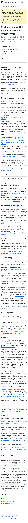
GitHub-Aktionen (21, 5)
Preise (13, 516)
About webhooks (21, 471)
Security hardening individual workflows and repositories (10, 184)
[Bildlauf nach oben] (25, 520)
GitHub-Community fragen (8, 501)
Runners (4, 337)
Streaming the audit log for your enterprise (14, 168)
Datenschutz (4, 516)
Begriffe (19, 515)
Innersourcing (16, 200)
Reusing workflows (19, 295)
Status (9, 516)
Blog (15, 518)
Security (4, 175)
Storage (3, 415)
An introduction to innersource (17, 269)
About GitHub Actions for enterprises (11, 68)
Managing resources (9, 313)
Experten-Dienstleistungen (7, 518)
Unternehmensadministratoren (10, 5)
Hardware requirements (9, 322)
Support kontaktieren (7, 503)
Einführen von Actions (15, 6)
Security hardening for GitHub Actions (11, 253)
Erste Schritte (6, 6)
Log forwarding (7, 170)
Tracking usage (7, 455)
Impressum (13, 515)
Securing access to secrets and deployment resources (11, 206)
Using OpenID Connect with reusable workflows (13, 156)
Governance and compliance (12, 98)
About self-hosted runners (8, 346)
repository (13, 484)
